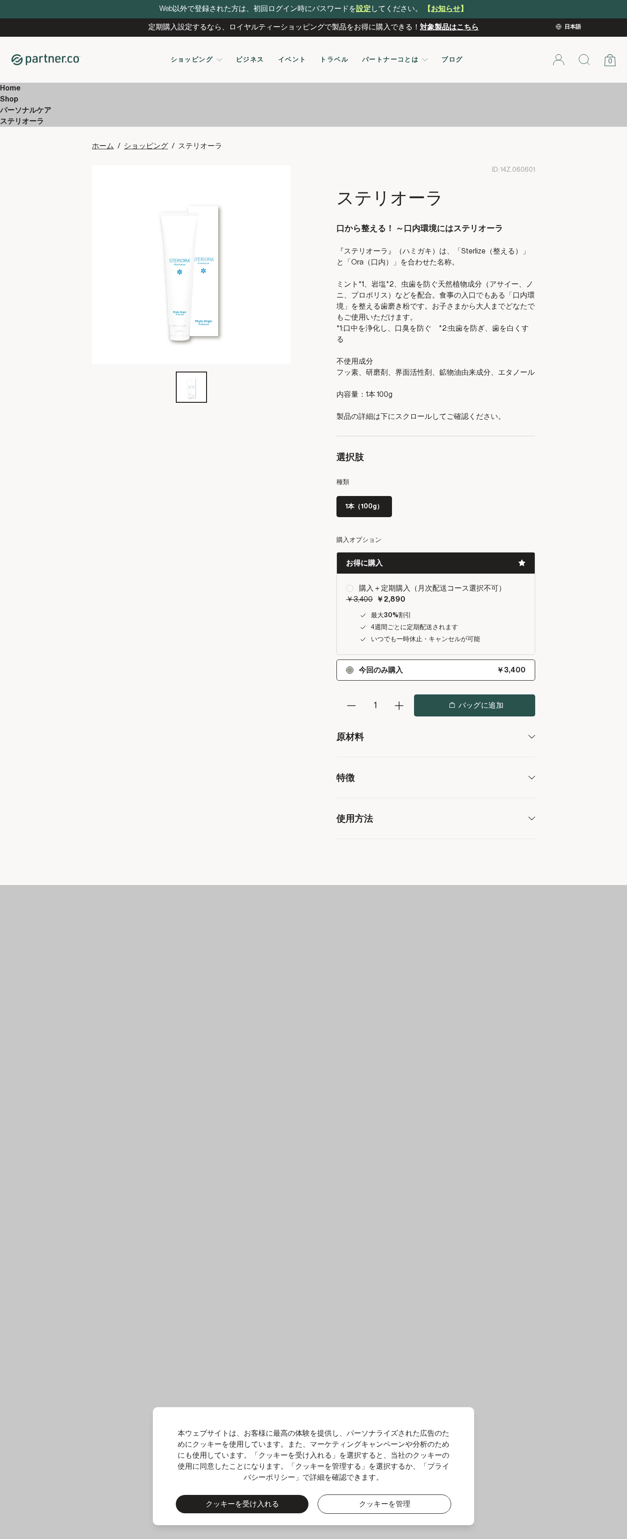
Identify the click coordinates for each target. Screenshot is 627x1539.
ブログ (452, 59)
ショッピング (192, 59)
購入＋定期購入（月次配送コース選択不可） (432, 588)
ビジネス (250, 59)
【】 (446, 8)
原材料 (350, 736)
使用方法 (354, 818)
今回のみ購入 (381, 670)
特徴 (345, 777)
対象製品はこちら (449, 27)
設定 (363, 8)
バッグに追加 (481, 705)
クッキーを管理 (384, 1504)
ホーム (103, 146)
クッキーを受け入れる (242, 1504)
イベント (292, 59)
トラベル (334, 59)
